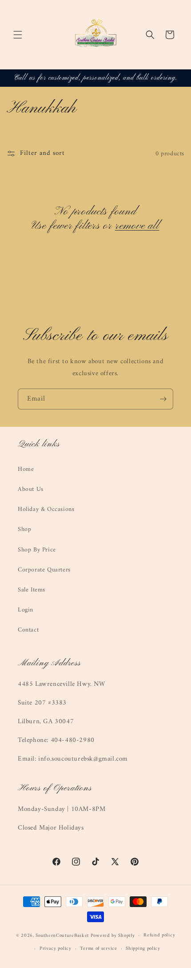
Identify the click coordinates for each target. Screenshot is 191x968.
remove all (137, 226)
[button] (18, 35)
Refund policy (159, 935)
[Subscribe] (163, 399)
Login (25, 610)
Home (26, 469)
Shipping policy (143, 948)
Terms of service (98, 948)
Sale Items (31, 589)
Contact (28, 630)
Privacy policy (56, 948)
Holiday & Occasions (46, 509)
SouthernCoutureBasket (62, 936)
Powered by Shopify (113, 936)
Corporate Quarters (44, 569)
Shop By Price (37, 549)
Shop (24, 529)
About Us (31, 489)
